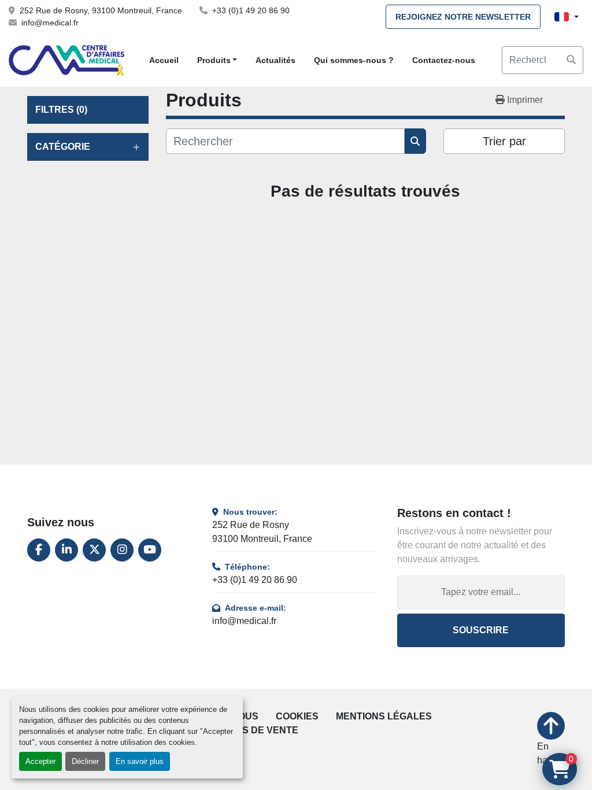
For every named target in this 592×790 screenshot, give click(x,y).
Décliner (85, 761)
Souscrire (481, 630)
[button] (217, 60)
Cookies (297, 716)
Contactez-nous (443, 60)
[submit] (571, 60)
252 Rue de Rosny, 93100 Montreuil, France (101, 10)
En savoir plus (140, 761)
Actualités (275, 60)
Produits (214, 60)
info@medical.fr (50, 22)
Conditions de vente (244, 730)
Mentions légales (384, 716)
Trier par (504, 141)
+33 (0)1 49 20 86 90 (251, 10)
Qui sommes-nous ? (354, 60)
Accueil (164, 60)
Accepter (40, 761)
